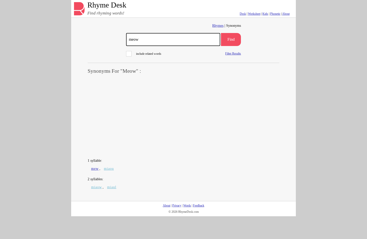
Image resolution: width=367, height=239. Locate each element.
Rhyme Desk (106, 5)
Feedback (198, 205)
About (286, 14)
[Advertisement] (183, 117)
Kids (265, 14)
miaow (96, 187)
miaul (111, 187)
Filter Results (233, 53)
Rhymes (217, 26)
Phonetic (275, 14)
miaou (109, 168)
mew (95, 168)
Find (231, 39)
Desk (243, 14)
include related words (148, 54)
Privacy (176, 205)
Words (187, 205)
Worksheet (254, 14)
